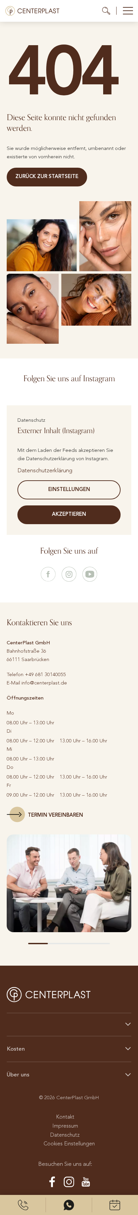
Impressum (65, 1126)
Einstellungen (69, 489)
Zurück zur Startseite (46, 176)
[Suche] (109, 11)
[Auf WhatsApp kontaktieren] (69, 1205)
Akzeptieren (69, 514)
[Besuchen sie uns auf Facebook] (48, 574)
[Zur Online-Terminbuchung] (115, 1205)
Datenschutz (65, 1135)
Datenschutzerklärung (44, 470)
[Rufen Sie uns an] (23, 1205)
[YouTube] (85, 1182)
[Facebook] (52, 1182)
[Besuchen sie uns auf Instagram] (69, 574)
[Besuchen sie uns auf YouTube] (89, 574)
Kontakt (65, 1117)
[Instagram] (69, 1182)
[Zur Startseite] (32, 11)
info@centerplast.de (44, 683)
